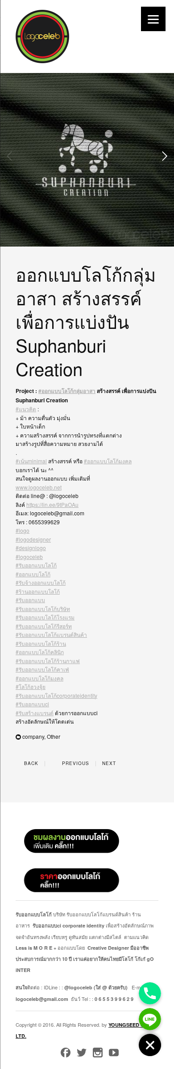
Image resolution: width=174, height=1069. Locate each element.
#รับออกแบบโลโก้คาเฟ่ (42, 669)
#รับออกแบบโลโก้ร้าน (41, 643)
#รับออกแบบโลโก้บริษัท (43, 608)
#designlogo (31, 547)
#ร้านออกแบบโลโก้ (38, 591)
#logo (22, 530)
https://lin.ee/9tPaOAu (52, 504)
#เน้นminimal (31, 461)
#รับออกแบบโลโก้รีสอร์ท (44, 626)
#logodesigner (33, 539)
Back (30, 763)
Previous (74, 763)
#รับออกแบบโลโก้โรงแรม (45, 617)
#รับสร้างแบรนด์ (35, 713)
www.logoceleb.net (39, 487)
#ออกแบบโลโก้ (33, 574)
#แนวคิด (26, 409)
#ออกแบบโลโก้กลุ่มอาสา (66, 391)
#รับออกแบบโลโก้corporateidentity (56, 695)
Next (110, 763)
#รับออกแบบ (30, 599)
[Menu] (153, 19)
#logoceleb (29, 556)
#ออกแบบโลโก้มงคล (108, 461)
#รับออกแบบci (32, 704)
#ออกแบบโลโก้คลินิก (40, 652)
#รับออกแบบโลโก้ (36, 565)
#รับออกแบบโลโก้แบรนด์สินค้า (51, 634)
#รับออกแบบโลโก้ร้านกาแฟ (48, 660)
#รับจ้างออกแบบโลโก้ (41, 582)
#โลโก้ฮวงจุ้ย (31, 686)
